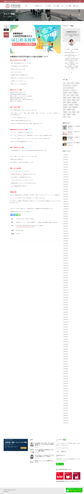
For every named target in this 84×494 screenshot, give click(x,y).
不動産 (70, 92)
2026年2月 (65, 169)
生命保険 (65, 107)
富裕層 (74, 99)
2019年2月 (65, 361)
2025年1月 (65, 201)
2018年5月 (65, 376)
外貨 (78, 97)
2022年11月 (65, 265)
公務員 (72, 95)
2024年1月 (65, 231)
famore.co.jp (6, 491)
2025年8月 (65, 184)
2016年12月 (65, 418)
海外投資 (76, 104)
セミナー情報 (56, 6)
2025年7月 (65, 186)
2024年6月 (65, 218)
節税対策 (68, 109)
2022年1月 (65, 290)
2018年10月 (66, 366)
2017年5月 (65, 405)
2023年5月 (65, 250)
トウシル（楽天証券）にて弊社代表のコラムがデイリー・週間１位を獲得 (44, 450)
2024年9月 (65, 211)
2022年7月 (65, 275)
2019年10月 (66, 344)
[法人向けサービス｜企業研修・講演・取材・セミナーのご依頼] (16, 445)
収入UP (69, 97)
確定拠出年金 (75, 107)
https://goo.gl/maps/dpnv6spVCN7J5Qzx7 (25, 226)
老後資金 (65, 112)
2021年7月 (65, 304)
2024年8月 (65, 213)
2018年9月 (65, 368)
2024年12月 (66, 203)
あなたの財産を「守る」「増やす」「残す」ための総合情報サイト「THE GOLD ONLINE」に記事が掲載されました (44, 444)
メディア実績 (68, 6)
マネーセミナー (66, 90)
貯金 (78, 112)
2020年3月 (65, 336)
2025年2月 (65, 199)
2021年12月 (65, 292)
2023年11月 (65, 235)
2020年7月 (65, 329)
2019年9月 (65, 346)
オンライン (75, 85)
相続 (69, 107)
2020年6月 (65, 331)
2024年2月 (65, 228)
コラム (62, 6)
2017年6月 (65, 403)
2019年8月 (65, 349)
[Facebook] (72, 1)
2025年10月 (66, 179)
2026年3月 (65, 167)
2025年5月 (65, 191)
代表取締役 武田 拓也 (71, 32)
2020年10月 (66, 322)
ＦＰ (69, 116)
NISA (73, 83)
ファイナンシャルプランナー (69, 87)
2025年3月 (65, 196)
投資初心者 (75, 102)
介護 (64, 95)
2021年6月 (65, 307)
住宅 (68, 95)
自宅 (69, 112)
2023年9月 (65, 240)
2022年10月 (66, 267)
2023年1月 (65, 260)
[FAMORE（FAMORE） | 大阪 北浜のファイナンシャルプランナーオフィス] (13, 6)
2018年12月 (65, 363)
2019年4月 (65, 356)
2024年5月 (65, 221)
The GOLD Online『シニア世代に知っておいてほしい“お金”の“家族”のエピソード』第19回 (44, 456)
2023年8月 (65, 243)
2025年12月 (66, 174)
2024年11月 (65, 206)
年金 (78, 99)
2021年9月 (65, 299)
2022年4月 (65, 282)
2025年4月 (65, 194)
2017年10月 (65, 393)
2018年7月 (65, 373)
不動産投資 (75, 92)
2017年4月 (65, 408)
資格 (64, 114)
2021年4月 (65, 312)
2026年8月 (65, 154)
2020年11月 (65, 319)
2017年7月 (65, 400)
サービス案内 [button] (48, 6)
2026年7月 (65, 157)
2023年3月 (65, 255)
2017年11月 (65, 390)
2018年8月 (65, 371)
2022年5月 (65, 280)
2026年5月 (65, 162)
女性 (64, 99)
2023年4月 (65, 253)
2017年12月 (65, 388)
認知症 (74, 112)
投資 (64, 102)
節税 (64, 109)
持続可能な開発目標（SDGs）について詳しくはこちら (67, 481)
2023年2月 (65, 258)
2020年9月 (65, 324)
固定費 (74, 97)
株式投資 (65, 104)
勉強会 (65, 97)
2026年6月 (65, 159)
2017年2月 (65, 413)
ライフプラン (73, 90)
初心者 (77, 95)
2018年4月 (65, 378)
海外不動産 (71, 104)
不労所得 (65, 92)
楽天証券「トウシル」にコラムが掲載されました (44, 460)
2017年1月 (65, 415)
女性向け (68, 99)
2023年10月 (66, 238)
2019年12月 (65, 341)
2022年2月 (65, 287)
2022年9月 (65, 270)
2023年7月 (65, 245)
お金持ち (77, 83)
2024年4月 (65, 223)
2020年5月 (65, 334)
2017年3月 (65, 410)
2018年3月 (65, 381)
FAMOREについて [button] (38, 6)
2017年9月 (65, 395)
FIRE (64, 83)
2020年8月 (65, 327)
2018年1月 (65, 386)
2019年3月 (65, 358)
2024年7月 (65, 216)
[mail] (79, 1)
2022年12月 (65, 263)
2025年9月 (65, 181)
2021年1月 (65, 317)
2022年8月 (65, 272)
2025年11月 (65, 176)
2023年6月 (65, 248)
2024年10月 (66, 208)
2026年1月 (65, 171)
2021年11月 (65, 295)
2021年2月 (65, 314)
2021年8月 (65, 302)
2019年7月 (65, 351)
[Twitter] (75, 1)
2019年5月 (65, 354)
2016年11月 (65, 420)
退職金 (74, 114)
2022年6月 (65, 277)
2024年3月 (65, 226)
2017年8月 (65, 398)
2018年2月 (65, 383)
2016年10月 (66, 422)
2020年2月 (65, 339)
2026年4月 (65, 164)
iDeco (68, 83)
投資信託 (68, 102)
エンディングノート (67, 85)
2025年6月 (65, 189)
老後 (73, 109)
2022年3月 (65, 285)
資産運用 (68, 114)
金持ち (65, 116)
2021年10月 (65, 297)
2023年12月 (66, 233)
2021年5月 (65, 309)
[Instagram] (78, 1)
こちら (24, 211)
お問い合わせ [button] (76, 6)
